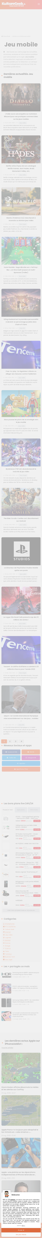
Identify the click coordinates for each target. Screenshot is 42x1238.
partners (12, 1199)
